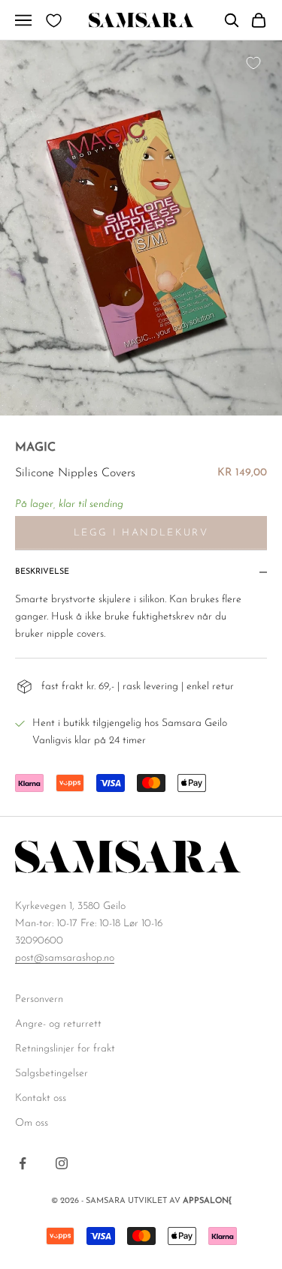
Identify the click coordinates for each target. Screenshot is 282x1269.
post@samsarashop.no (64, 958)
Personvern (39, 999)
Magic (35, 448)
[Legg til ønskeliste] (253, 63)
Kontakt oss (40, 1098)
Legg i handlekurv (141, 533)
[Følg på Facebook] (22, 1163)
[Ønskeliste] (54, 21)
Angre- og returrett (58, 1024)
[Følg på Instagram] (61, 1163)
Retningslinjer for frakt (65, 1048)
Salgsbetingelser (51, 1073)
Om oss (31, 1123)
